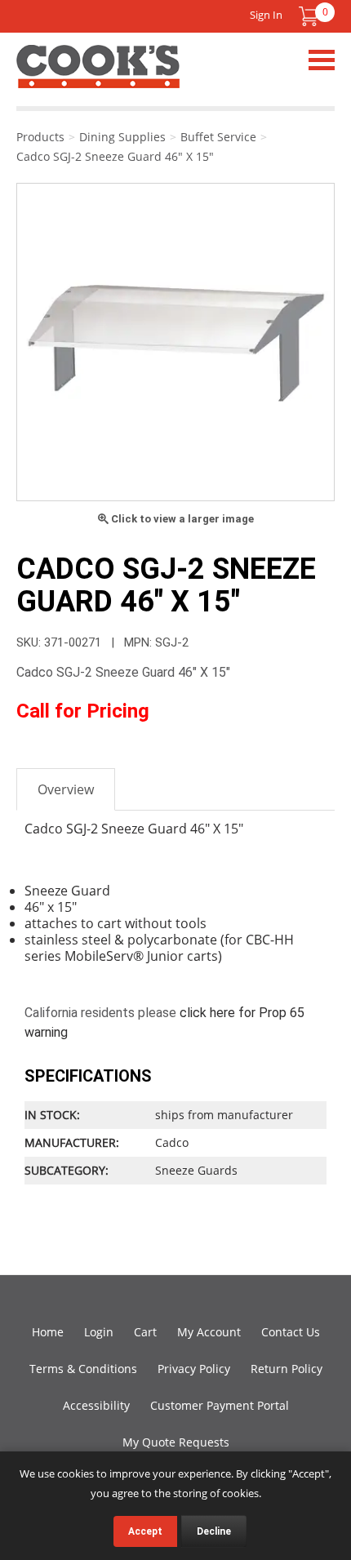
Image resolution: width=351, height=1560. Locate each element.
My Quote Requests (175, 1442)
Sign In (266, 14)
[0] (308, 16)
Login (98, 1332)
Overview (66, 789)
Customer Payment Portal (219, 1405)
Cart (145, 1332)
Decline (214, 1531)
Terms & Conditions (83, 1368)
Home (48, 1332)
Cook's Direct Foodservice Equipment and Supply (98, 76)
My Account (209, 1332)
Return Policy (286, 1368)
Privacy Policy (194, 1368)
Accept (145, 1531)
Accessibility (96, 1405)
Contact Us (290, 1332)
